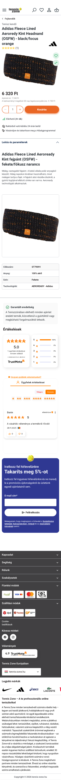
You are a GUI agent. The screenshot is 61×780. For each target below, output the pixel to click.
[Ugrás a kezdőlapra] (15, 10)
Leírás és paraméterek (15, 142)
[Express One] (30, 612)
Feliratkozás (33, 512)
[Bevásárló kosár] (56, 10)
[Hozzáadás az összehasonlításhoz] (56, 63)
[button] (9, 377)
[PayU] (7, 594)
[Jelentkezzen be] (49, 10)
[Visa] (18, 594)
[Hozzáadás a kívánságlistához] (56, 55)
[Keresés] (34, 10)
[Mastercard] (30, 594)
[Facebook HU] (5, 637)
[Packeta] (18, 612)
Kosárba (42, 109)
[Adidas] (53, 43)
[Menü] (4, 10)
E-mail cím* (11, 495)
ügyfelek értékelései (16, 352)
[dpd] (7, 612)
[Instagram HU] (13, 637)
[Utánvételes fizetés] (42, 594)
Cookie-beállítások (5, 623)
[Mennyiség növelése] (20, 109)
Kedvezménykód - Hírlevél (23, 524)
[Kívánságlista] (41, 10)
